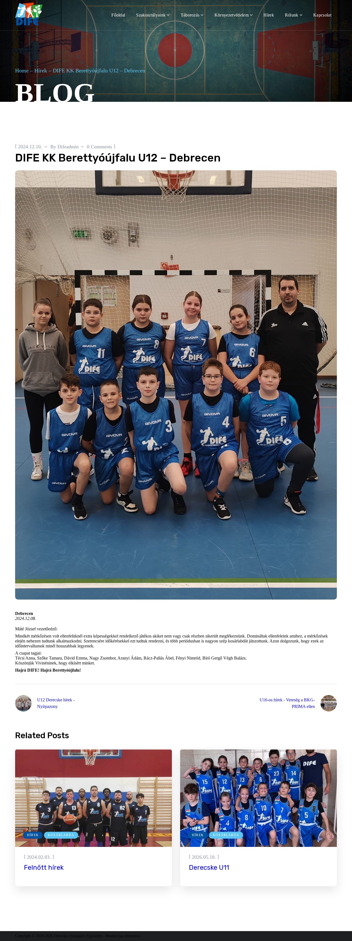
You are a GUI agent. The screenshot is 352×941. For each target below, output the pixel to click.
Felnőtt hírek (44, 867)
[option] (93, 818)
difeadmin (68, 146)
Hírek (40, 70)
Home (22, 70)
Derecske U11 (209, 867)
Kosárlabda (53, 133)
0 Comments (99, 146)
